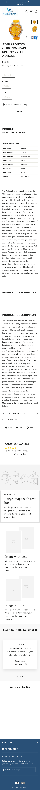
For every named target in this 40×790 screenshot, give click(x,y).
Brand (5, 82)
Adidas (6, 86)
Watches (7, 97)
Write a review (20, 454)
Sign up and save (12, 757)
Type (4, 93)
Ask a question (10, 419)
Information (10, 749)
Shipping (5, 66)
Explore (7, 742)
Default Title (8, 75)
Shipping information (14, 413)
